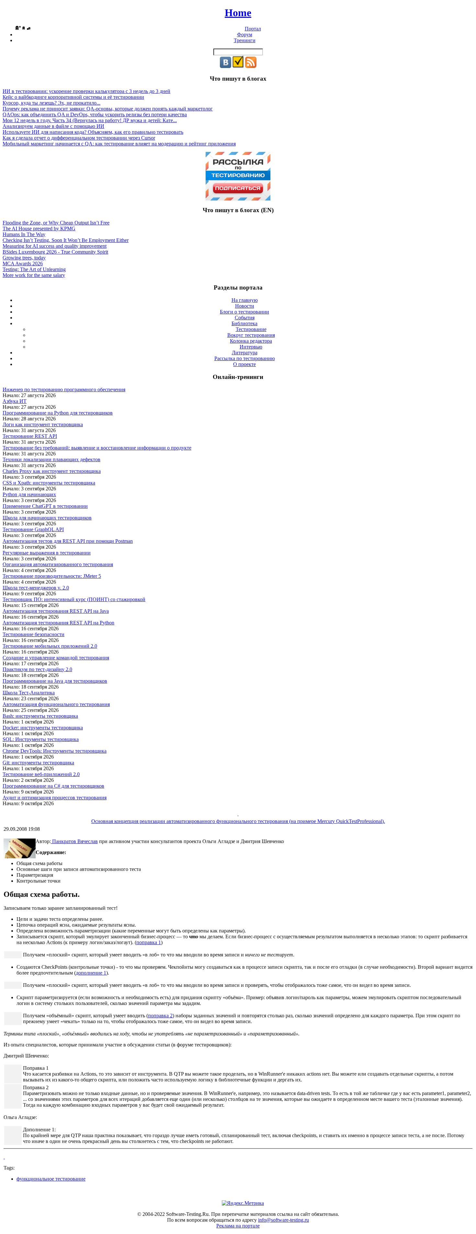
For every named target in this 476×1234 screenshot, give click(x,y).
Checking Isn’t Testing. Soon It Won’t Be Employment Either (66, 240)
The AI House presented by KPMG (39, 228)
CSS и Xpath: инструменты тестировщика (49, 483)
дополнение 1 (91, 973)
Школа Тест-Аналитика (29, 692)
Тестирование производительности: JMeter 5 (52, 576)
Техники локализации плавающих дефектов (51, 459)
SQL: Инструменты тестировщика (41, 739)
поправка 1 (148, 942)
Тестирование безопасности (33, 634)
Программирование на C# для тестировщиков (53, 786)
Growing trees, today (24, 257)
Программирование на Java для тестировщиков (55, 681)
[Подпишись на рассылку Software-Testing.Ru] (238, 66)
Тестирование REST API (30, 436)
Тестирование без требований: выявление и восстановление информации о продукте (97, 448)
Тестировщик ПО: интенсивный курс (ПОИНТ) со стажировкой (74, 599)
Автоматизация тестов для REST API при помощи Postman (68, 541)
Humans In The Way (24, 234)
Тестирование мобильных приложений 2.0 (50, 646)
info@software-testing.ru (283, 1220)
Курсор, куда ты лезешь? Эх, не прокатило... (51, 103)
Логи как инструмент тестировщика (43, 424)
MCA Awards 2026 (23, 263)
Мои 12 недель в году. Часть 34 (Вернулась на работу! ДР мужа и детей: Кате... (90, 120)
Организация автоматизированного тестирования (58, 564)
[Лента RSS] (250, 66)
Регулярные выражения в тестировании (47, 552)
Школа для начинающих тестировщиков (47, 517)
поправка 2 (160, 1015)
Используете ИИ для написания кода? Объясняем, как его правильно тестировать (93, 132)
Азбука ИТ (15, 401)
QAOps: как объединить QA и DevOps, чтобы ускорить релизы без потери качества (95, 114)
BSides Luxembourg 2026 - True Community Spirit (55, 252)
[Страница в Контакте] (225, 66)
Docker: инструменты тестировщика (43, 727)
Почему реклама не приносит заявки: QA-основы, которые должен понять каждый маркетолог (108, 108)
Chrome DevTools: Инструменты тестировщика (55, 751)
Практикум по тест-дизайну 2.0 (37, 669)
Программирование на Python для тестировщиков (58, 413)
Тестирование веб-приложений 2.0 (41, 774)
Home (238, 12)
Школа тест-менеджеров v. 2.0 (36, 587)
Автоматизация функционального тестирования (56, 704)
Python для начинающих (29, 494)
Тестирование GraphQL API (33, 529)
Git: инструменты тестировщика (38, 762)
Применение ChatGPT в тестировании (45, 506)
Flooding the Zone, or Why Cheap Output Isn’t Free (56, 222)
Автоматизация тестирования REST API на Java (56, 611)
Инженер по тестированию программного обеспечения (64, 389)
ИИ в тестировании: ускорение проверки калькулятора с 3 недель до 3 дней (86, 91)
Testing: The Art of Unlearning (34, 269)
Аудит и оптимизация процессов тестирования (55, 797)
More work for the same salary (34, 275)
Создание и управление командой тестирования (56, 657)
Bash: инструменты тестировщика (40, 716)
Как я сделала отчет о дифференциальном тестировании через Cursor (79, 138)
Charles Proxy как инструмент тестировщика (52, 471)
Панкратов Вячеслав (74, 841)
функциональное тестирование (51, 1179)
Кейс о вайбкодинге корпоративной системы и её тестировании (73, 97)
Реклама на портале (238, 1225)
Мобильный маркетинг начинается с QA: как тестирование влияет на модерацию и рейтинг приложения (119, 143)
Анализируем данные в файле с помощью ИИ (53, 126)
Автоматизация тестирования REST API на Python (58, 622)
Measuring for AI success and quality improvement (55, 246)
